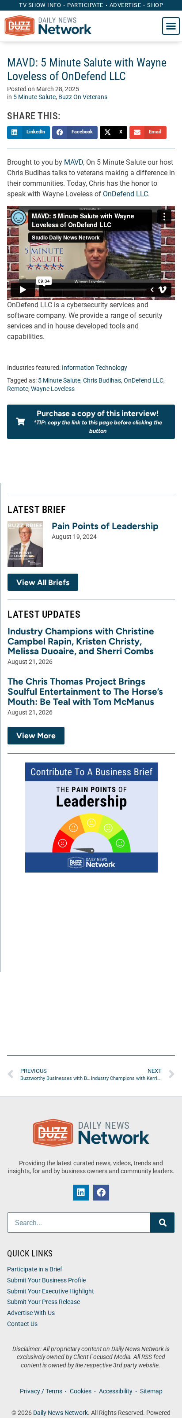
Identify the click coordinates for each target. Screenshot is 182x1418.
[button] (171, 26)
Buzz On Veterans (82, 97)
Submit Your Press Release (43, 1302)
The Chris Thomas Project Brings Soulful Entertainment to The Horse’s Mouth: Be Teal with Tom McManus (85, 691)
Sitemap (151, 1391)
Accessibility (116, 1391)
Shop (155, 5)
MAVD (73, 162)
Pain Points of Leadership (105, 525)
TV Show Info (40, 5)
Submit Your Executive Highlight (50, 1291)
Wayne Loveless (53, 389)
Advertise (125, 5)
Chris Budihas (102, 380)
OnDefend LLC (125, 194)
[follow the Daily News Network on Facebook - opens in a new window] (101, 1193)
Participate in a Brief (34, 1269)
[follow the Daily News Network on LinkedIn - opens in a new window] (81, 1193)
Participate (85, 5)
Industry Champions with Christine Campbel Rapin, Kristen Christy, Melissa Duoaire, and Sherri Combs (81, 641)
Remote (17, 389)
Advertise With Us (31, 1313)
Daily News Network (60, 1413)
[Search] (162, 1222)
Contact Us (22, 1324)
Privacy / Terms (41, 1391)
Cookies (80, 1391)
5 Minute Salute (34, 97)
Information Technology (94, 368)
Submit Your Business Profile (46, 1280)
